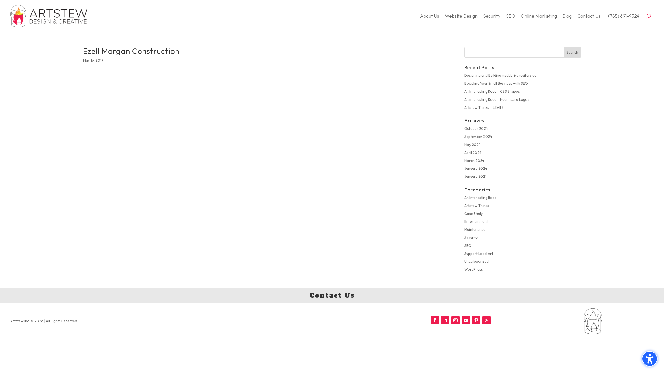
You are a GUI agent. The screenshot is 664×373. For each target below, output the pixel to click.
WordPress (473, 269)
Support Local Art (478, 253)
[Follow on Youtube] (466, 320)
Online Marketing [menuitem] (539, 16)
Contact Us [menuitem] (588, 16)
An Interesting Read (480, 197)
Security (471, 237)
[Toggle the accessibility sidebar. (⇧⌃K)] (650, 359)
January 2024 (475, 168)
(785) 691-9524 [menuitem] (623, 16)
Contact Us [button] (332, 295)
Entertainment (476, 221)
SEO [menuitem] (510, 16)
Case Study (473, 213)
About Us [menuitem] (429, 16)
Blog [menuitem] (567, 16)
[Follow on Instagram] (455, 320)
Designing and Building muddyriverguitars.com (502, 75)
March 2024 (474, 160)
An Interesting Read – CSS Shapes (492, 91)
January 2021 (475, 176)
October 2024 (476, 128)
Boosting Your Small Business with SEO (496, 83)
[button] (572, 52)
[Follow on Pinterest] (476, 320)
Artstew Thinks (476, 205)
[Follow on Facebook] (435, 320)
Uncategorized (476, 261)
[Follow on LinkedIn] (445, 320)
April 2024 (472, 152)
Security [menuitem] (491, 16)
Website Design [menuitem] (461, 16)
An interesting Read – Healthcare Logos (496, 99)
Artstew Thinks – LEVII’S (484, 107)
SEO (467, 245)
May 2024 (472, 144)
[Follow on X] (486, 320)
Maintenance (475, 229)
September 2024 (478, 136)
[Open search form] (648, 16)
